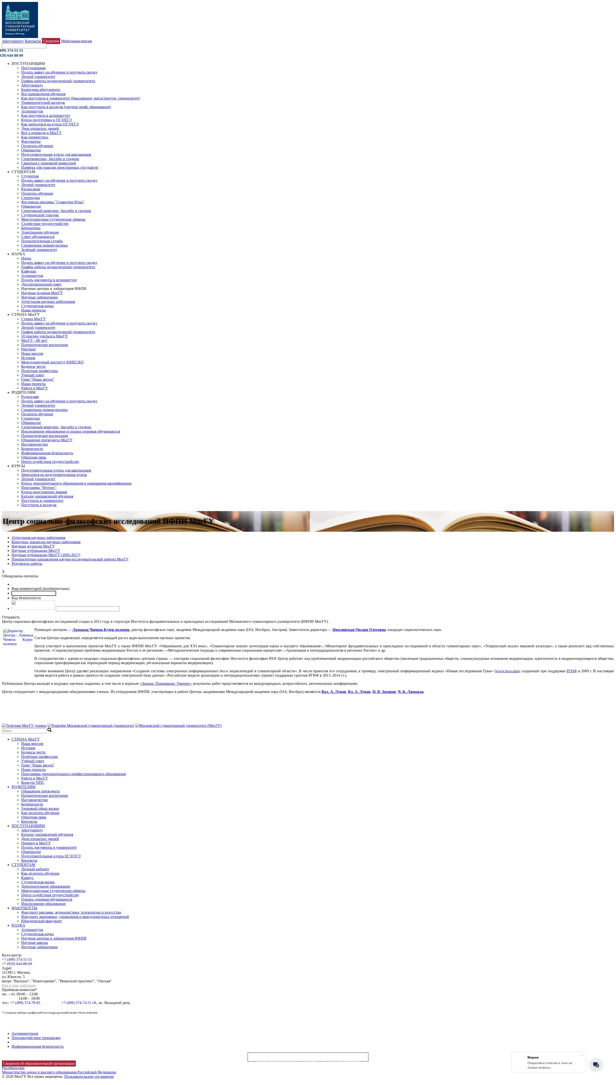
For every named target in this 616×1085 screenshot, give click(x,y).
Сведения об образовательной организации (39, 1063)
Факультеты (31, 141)
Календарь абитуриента (40, 89)
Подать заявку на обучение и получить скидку (59, 72)
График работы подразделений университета (58, 81)
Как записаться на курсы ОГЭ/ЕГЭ (50, 124)
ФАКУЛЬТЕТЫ (24, 908)
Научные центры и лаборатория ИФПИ (53, 938)
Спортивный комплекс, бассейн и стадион (56, 211)
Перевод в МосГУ (36, 843)
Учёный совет (32, 761)
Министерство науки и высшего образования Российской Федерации (59, 1072)
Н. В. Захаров (384, 692)
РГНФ (572, 671)
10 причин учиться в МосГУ (44, 336)
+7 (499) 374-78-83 (25, 1003)
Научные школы (34, 943)
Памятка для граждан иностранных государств (59, 167)
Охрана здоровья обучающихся (46, 899)
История (28, 358)
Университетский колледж (43, 102)
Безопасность (32, 449)
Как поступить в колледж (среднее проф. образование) (66, 107)
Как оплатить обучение (40, 813)
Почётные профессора (39, 757)
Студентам (30, 176)
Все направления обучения (43, 94)
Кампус (27, 878)
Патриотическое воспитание (44, 345)
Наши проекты (33, 310)
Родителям (30, 397)
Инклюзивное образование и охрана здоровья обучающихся (70, 431)
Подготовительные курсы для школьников (56, 154)
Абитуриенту (13, 41)
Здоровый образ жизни (40, 808)
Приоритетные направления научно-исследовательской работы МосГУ (70, 559)
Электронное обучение (40, 232)
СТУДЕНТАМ (23, 865)
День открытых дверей (40, 128)
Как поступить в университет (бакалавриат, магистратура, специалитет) (80, 98)
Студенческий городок (40, 215)
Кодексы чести (33, 366)
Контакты (33, 41)
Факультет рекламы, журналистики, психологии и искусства (71, 912)
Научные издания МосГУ (42, 293)
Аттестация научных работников (48, 301)
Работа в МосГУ (34, 388)
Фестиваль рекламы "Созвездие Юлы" (52, 202)
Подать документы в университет (49, 847)
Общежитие (31, 150)
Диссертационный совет (41, 284)
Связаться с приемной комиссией (48, 163)
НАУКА (18, 925)
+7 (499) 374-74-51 (76, 1003)
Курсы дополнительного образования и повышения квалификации (76, 483)
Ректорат (28, 349)
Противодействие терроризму (36, 1038)
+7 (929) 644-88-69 (17, 964)
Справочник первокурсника (44, 245)
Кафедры (28, 271)
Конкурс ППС (33, 782)
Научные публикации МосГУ (36, 551)
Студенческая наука (37, 306)
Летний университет (38, 77)
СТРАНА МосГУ (26, 739)
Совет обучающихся (37, 237)
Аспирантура (32, 111)
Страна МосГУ (33, 319)
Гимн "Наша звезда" (37, 379)
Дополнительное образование (45, 886)
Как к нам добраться (18, 985)
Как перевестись (34, 137)
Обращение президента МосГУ (46, 440)
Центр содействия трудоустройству (50, 462)
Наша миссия (32, 353)
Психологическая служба (42, 241)
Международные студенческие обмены (53, 219)
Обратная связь (33, 457)
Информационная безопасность (47, 453)
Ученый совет (32, 375)
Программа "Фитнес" (39, 488)
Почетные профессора (39, 371)
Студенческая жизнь (38, 882)
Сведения (51, 41)
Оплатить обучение (37, 146)
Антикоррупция (25, 1033)
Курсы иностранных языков (44, 492)
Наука (26, 258)
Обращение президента (40, 791)
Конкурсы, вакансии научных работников (46, 542)
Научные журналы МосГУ (33, 546)
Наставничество (34, 444)
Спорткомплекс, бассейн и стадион (50, 159)
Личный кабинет (35, 869)
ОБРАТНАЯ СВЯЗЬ (18, 1021)
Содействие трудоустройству (45, 224)
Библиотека (30, 228)
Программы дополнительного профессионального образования (73, 774)
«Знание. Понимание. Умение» (165, 683)
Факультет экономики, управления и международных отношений (75, 917)
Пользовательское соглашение (89, 1076)
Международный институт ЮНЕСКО (52, 362)
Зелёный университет (39, 250)
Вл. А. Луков (359, 692)
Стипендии (30, 198)
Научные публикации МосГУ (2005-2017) (46, 555)
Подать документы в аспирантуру (49, 280)
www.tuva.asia (507, 671)
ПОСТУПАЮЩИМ (28, 826)
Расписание (30, 189)
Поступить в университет (42, 501)
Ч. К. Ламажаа (411, 692)
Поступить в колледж (39, 505)
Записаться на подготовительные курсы (54, 475)
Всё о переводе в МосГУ (41, 133)
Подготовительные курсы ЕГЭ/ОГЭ (51, 856)
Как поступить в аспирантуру (45, 115)
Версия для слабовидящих (31, 1025)
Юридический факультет (41, 921)
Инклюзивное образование (43, 904)
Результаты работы (27, 563)
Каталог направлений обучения (47, 496)
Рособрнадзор (13, 1068)
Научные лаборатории (39, 297)
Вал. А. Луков (333, 692)
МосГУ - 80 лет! (34, 340)
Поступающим (33, 68)
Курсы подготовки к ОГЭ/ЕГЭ (46, 120)
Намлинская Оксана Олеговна (359, 630)
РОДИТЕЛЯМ (23, 787)
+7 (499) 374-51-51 (17, 959)
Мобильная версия (76, 41)
